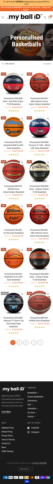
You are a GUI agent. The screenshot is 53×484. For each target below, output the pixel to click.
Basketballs (32, 393)
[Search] (45, 17)
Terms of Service (8, 439)
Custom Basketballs (35, 397)
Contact (30, 416)
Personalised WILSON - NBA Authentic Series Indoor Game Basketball (39, 233)
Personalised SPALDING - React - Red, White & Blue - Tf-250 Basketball (13, 101)
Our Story (31, 412)
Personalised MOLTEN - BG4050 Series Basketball (39, 319)
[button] (26, 8)
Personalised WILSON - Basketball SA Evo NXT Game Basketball (13, 277)
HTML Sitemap (7, 451)
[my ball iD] (14, 390)
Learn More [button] (6, 412)
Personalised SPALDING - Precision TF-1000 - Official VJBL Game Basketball (39, 145)
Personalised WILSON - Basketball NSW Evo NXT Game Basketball (13, 145)
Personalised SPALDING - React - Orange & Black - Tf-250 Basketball (39, 277)
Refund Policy (7, 432)
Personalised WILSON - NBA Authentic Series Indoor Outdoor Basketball (39, 101)
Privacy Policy (7, 435)
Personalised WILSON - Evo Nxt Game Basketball (14, 231)
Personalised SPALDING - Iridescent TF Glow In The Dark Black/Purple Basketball (14, 322)
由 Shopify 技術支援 (39, 463)
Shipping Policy (8, 428)
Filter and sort (9, 64)
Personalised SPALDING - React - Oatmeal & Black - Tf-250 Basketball (39, 189)
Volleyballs (31, 408)
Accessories (32, 400)
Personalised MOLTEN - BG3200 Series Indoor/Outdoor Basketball (13, 189)
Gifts (29, 404)
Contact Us (6, 443)
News (4, 447)
